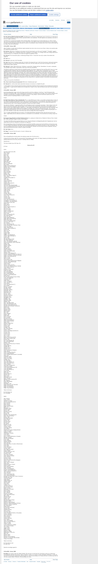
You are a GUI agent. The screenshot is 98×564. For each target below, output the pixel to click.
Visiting (46, 26)
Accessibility (51, 20)
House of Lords (16, 28)
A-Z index (5, 561)
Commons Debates (42, 30)
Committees (36, 28)
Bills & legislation (28, 28)
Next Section (6, 559)
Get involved (41, 26)
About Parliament (33, 26)
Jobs (27, 561)
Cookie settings (54, 14)
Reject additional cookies (38, 14)
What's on (22, 28)
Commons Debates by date (51, 30)
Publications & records (44, 28)
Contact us (68, 20)
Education (51, 26)
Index (31, 34)
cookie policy (50, 10)
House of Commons (7, 28)
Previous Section (7, 34)
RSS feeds (63, 20)
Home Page (55, 34)
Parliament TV (53, 28)
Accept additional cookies (19, 14)
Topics (61, 28)
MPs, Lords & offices (23, 26)
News (58, 28)
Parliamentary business (12, 26)
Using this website (32, 561)
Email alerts (57, 20)
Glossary (9, 561)
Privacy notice (43, 561)
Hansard (36, 30)
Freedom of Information (21, 561)
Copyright (38, 561)
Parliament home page (11, 30)
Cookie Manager (43, 562)
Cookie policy (48, 561)
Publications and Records (29, 30)
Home (4, 26)
